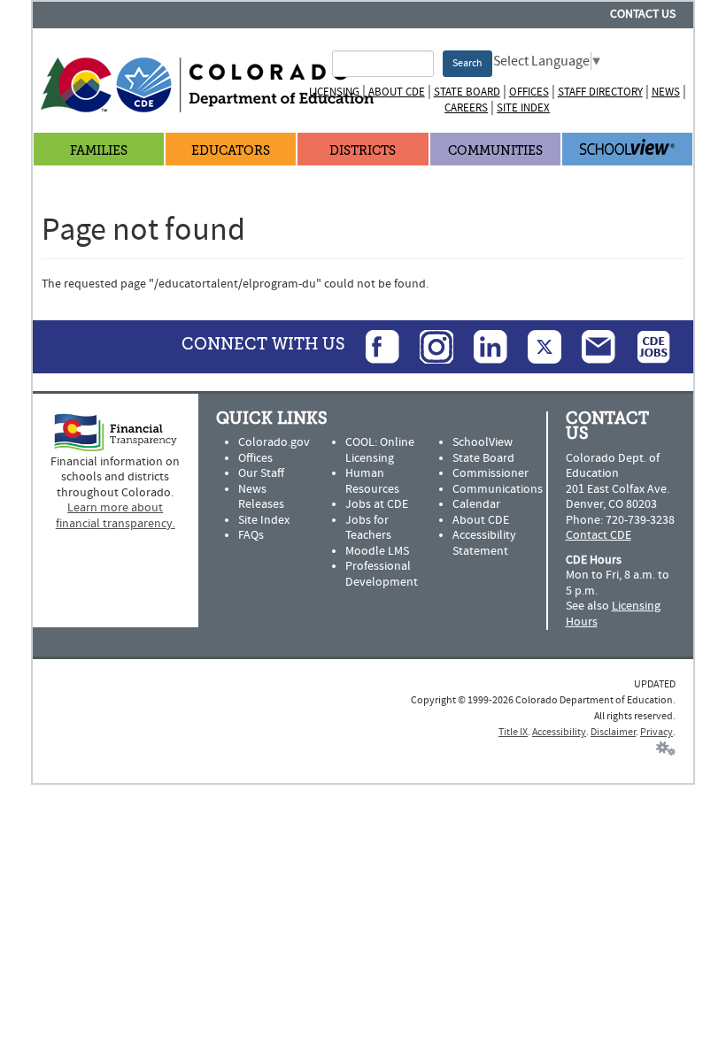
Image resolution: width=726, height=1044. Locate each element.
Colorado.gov (274, 442)
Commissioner (490, 473)
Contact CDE (598, 535)
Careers (466, 108)
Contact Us (643, 14)
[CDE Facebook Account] (373, 346)
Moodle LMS (377, 551)
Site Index (523, 108)
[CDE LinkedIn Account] (481, 346)
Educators (230, 150)
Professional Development (381, 574)
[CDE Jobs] (644, 346)
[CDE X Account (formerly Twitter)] (535, 346)
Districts (362, 150)
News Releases (261, 497)
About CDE (396, 92)
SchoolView (482, 442)
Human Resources (372, 481)
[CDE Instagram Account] (427, 346)
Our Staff (261, 473)
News (666, 92)
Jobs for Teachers (368, 528)
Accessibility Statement (484, 543)
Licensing (334, 92)
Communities (495, 150)
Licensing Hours (613, 614)
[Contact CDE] (589, 346)
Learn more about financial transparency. (115, 516)
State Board (467, 92)
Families (98, 150)
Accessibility (559, 732)
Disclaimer (613, 732)
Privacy (656, 732)
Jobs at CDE (376, 504)
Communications (497, 489)
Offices (529, 92)
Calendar (476, 504)
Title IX (513, 732)
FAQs (251, 535)
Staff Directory (600, 92)
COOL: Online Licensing (379, 450)
